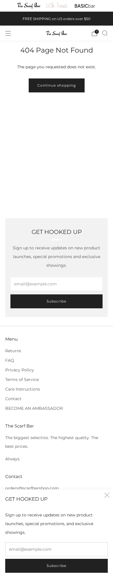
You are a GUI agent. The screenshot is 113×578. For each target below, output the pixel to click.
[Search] (105, 33)
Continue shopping (56, 85)
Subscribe (56, 565)
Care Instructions (22, 389)
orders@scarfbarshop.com (32, 488)
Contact (13, 398)
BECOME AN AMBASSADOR (34, 408)
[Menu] (8, 33)
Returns (13, 350)
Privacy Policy (19, 370)
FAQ (9, 360)
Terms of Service (22, 379)
